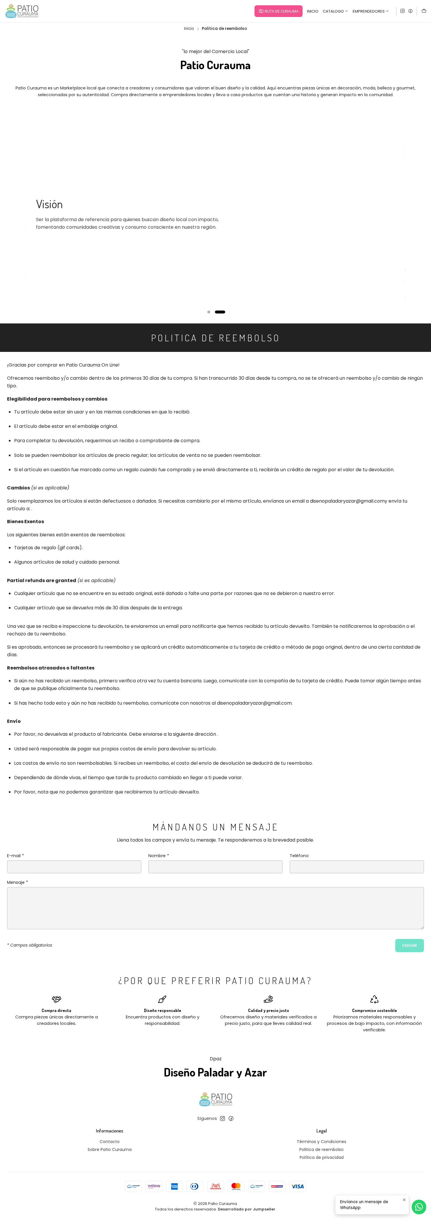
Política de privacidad (322, 1157)
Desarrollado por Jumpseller (246, 1209)
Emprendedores (369, 11)
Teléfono (299, 856)
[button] (278, 11)
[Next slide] (397, 312)
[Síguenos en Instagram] (402, 11)
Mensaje (17, 882)
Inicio (312, 11)
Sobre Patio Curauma (110, 1149)
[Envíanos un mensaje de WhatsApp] (419, 1207)
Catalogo (333, 11)
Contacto (110, 1142)
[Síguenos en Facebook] (410, 11)
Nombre (158, 856)
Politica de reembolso (321, 1149)
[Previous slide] (33, 312)
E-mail (15, 856)
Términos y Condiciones (321, 1142)
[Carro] (423, 11)
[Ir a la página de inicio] (22, 11)
